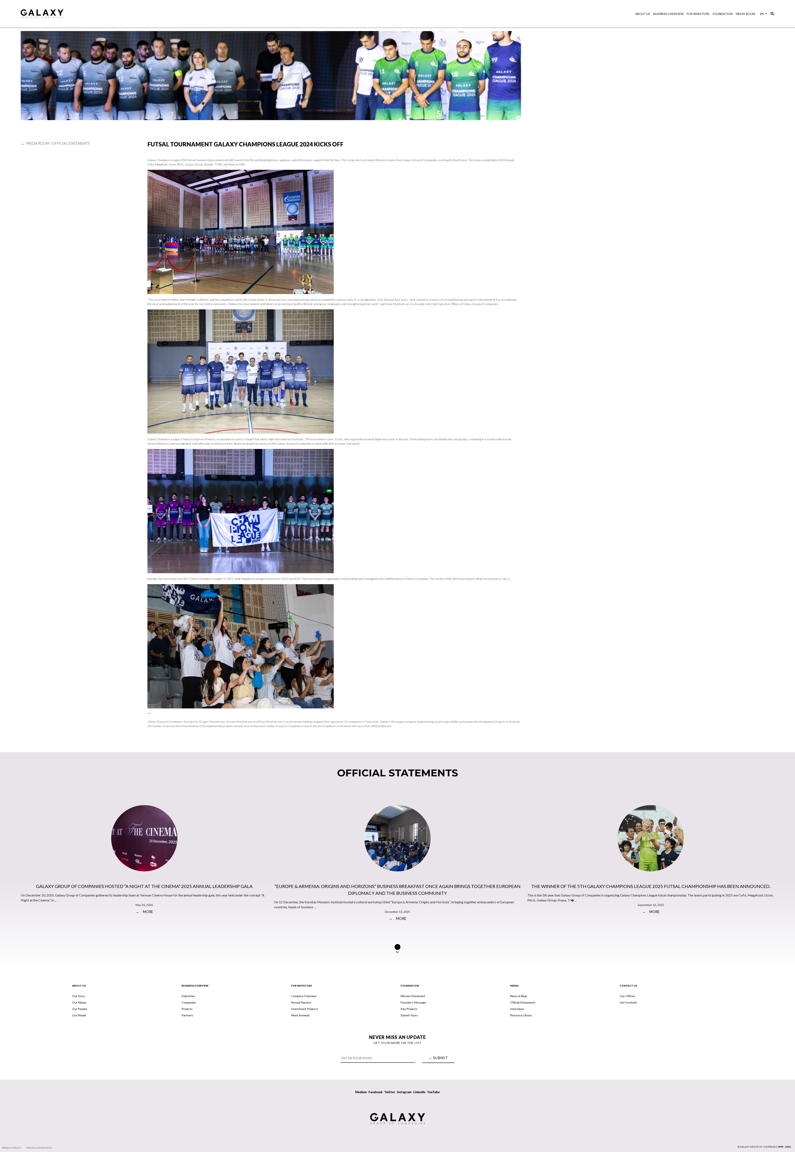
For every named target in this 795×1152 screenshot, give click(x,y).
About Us (642, 14)
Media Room (745, 14)
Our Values (79, 1002)
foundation (722, 14)
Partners (187, 1015)
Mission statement (413, 996)
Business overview (668, 14)
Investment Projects (304, 1009)
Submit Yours (409, 1015)
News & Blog (518, 996)
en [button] (762, 14)
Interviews (517, 1009)
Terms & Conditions (39, 1147)
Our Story (78, 996)
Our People (79, 1009)
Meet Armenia (300, 1015)
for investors (698, 14)
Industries (188, 996)
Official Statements (523, 1002)
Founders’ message (413, 1002)
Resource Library (521, 1015)
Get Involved (628, 1002)
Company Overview (304, 996)
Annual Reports (301, 1002)
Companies (189, 1002)
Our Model (79, 1015)
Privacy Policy (11, 1147)
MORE (144, 912)
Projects (187, 1009)
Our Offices (627, 996)
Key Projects (409, 1009)
